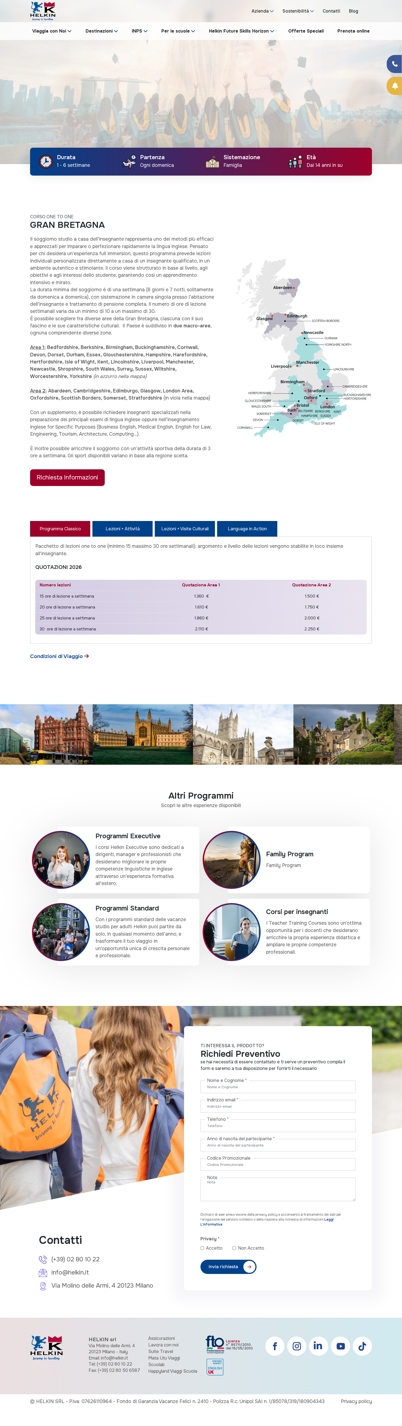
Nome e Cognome (227, 1080)
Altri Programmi (313, 46)
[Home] (43, 11)
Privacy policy (356, 1401)
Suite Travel (160, 1351)
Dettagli (245, 46)
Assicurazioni (161, 1338)
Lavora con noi (163, 1345)
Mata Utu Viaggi (164, 1358)
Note (212, 1177)
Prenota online (353, 31)
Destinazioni (99, 31)
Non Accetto (251, 1248)
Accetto (218, 1248)
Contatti (331, 11)
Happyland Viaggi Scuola (172, 1371)
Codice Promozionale (228, 1158)
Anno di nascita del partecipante (241, 1139)
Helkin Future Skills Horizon (239, 31)
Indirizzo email (222, 1100)
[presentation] (10, 91)
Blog (353, 11)
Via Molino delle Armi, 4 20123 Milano (102, 1286)
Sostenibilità (295, 11)
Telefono (218, 1119)
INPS (137, 31)
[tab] (60, 529)
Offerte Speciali (306, 31)
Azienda (260, 11)
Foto (275, 46)
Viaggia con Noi (49, 31)
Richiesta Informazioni (67, 477)
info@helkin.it (70, 1272)
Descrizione (207, 46)
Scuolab (156, 1364)
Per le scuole (175, 31)
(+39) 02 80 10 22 (75, 1259)
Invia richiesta (223, 1267)
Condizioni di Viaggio (57, 656)
